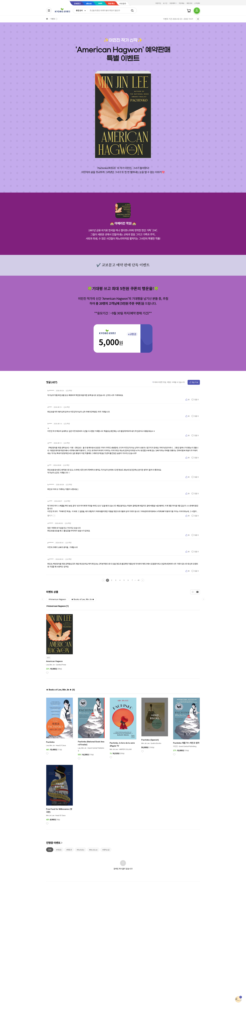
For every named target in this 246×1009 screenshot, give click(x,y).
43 (138, 580)
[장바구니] (189, 10)
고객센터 (197, 3)
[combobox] (80, 10)
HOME (47, 19)
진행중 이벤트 (53, 842)
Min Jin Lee (114, 749)
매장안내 (189, 3)
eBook (89, 4)
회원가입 (158, 3)
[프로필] (197, 10)
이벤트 (52, 19)
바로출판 (122, 4)
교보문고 (77, 4)
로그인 (165, 3)
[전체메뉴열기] (49, 10)
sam (100, 3)
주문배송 (181, 3)
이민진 (175, 746)
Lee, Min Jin (50, 665)
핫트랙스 (111, 4)
